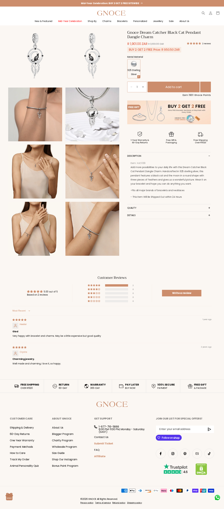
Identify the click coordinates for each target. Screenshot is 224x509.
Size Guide (58, 453)
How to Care (17, 453)
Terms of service (103, 502)
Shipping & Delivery (22, 427)
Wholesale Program (64, 447)
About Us (57, 427)
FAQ (96, 450)
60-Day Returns (20, 434)
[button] (43, 22)
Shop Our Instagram (64, 459)
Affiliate (99, 456)
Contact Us (101, 437)
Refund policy (118, 502)
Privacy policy (86, 502)
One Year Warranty (22, 440)
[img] (19, 319)
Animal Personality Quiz (24, 466)
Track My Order (20, 459)
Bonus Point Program (65, 466)
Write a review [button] (181, 293)
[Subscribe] (209, 429)
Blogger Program (62, 434)
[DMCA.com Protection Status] (201, 469)
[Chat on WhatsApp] (217, 497)
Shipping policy (134, 502)
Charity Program (62, 440)
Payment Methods (21, 447)
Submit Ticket (103, 443)
